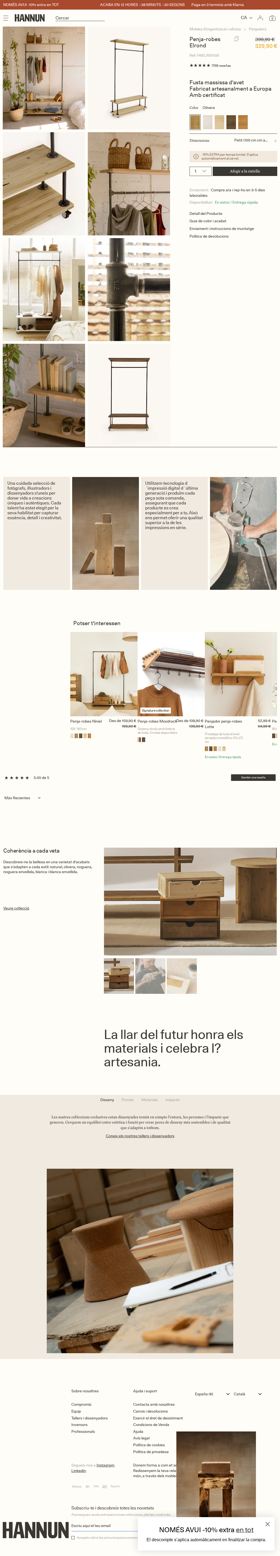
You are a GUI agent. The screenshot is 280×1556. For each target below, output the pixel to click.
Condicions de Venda (151, 1424)
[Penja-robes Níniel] (104, 674)
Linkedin (78, 1470)
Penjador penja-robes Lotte (223, 724)
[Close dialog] (267, 1524)
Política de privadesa (151, 1452)
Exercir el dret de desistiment (158, 1418)
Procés (128, 1100)
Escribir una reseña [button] (253, 777)
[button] (233, 141)
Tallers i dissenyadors (89, 1418)
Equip (76, 1411)
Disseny (107, 1100)
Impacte (172, 1100)
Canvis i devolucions (150, 1411)
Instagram (105, 1465)
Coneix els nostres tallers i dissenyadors (140, 1136)
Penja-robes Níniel (86, 721)
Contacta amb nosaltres (154, 1404)
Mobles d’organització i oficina (215, 29)
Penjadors (257, 29)
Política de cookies (149, 1445)
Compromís (81, 1404)
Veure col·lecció (16, 908)
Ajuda (138, 1431)
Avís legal (141, 1438)
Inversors (79, 1424)
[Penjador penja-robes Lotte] (238, 674)
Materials (149, 1100)
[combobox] (213, 1393)
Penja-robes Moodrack (157, 721)
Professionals (83, 1431)
